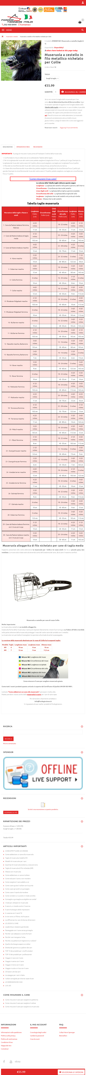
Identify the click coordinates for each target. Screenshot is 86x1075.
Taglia (47, 74)
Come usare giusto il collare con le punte (19, 885)
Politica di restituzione (9, 1039)
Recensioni (37, 147)
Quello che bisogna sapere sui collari (17, 944)
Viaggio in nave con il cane (14, 958)
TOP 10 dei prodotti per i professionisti (18, 954)
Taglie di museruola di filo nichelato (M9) (19, 868)
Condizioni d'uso (7, 1042)
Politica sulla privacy (8, 1036)
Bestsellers (63, 1036)
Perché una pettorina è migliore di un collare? (20, 940)
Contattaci (25, 24)
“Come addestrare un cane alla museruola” (23, 692)
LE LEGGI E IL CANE (11, 923)
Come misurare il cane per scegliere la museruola (22, 1006)
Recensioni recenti (51, 127)
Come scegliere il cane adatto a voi (17, 882)
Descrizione (8, 147)
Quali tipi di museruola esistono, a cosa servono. (21, 865)
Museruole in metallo (12, 36)
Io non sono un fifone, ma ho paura (17, 916)
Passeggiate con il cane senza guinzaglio (19, 930)
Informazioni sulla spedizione (11, 1032)
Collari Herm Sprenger (67, 1032)
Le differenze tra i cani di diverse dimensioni (20, 920)
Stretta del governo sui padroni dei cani (18, 947)
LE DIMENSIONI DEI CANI (13, 982)
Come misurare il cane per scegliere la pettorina (21, 1000)
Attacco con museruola (13, 871)
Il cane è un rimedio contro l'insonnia (17, 906)
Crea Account (35, 1039)
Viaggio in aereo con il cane (14, 961)
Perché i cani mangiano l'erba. (15, 937)
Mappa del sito (6, 1045)
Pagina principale (2, 36)
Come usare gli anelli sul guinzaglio (17, 889)
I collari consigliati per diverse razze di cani (19, 978)
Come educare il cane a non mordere (18, 878)
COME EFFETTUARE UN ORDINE (16, 851)
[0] (80, 23)
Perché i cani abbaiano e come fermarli (18, 934)
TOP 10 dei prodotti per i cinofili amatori (19, 951)
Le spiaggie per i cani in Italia (15, 975)
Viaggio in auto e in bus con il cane (17, 968)
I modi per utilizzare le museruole (16, 903)
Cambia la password (37, 1036)
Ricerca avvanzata (9, 743)
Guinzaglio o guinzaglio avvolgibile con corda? (20, 899)
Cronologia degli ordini (38, 1032)
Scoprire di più (10, 812)
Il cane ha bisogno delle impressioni (17, 909)
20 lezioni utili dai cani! (13, 971)
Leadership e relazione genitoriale (17, 927)
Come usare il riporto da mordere (16, 892)
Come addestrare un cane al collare (17, 875)
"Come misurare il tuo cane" (43, 178)
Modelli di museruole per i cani (15, 861)
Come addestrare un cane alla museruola (19, 854)
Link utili (8, 985)
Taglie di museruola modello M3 (16, 858)
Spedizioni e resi (23, 147)
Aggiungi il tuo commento (69, 127)
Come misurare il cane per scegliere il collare (20, 1003)
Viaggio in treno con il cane (14, 965)
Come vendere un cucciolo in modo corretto (20, 896)
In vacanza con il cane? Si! (13, 913)
